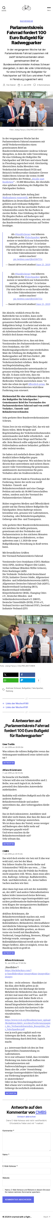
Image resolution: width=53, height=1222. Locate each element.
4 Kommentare (43, 85)
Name (5, 1154)
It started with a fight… (21, 1217)
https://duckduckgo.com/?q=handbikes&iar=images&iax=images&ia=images (27, 973)
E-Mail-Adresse (10, 1166)
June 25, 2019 (43, 264)
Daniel (12, 85)
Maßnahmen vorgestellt (15, 197)
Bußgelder (26, 688)
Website (5, 1178)
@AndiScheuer (23, 234)
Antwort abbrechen (26, 1116)
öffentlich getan (36, 384)
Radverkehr (26, 21)
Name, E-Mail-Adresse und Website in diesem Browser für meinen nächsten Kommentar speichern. (27, 1191)
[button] (10, 675)
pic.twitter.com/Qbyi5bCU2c (28, 259)
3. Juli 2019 (26, 85)
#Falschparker (32, 237)
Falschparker (37, 688)
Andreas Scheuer (13, 688)
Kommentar (8, 1131)
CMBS (40, 1112)
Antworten (8, 763)
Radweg (9, 691)
